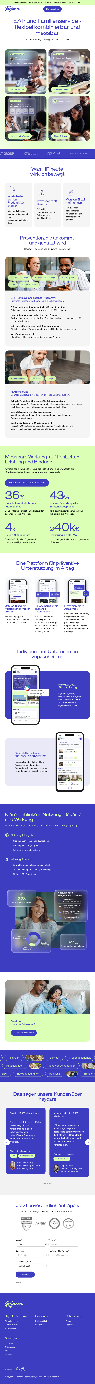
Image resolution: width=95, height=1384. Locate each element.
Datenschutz (10, 1347)
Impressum (9, 1343)
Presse (68, 1321)
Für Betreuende (11, 1328)
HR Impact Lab (41, 1321)
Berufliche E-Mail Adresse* (58, 1251)
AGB (7, 1351)
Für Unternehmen (12, 1321)
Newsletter (39, 1325)
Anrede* (19, 1240)
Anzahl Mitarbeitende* (24, 1262)
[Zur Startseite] (47, 1304)
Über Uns (69, 1325)
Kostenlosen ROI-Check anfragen (27, 482)
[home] (12, 9)
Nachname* (20, 1251)
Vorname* (52, 1240)
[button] (87, 9)
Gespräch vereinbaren (24, 1033)
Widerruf (8, 1354)
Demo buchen (52, 9)
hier (70, 2)
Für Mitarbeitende (12, 1325)
